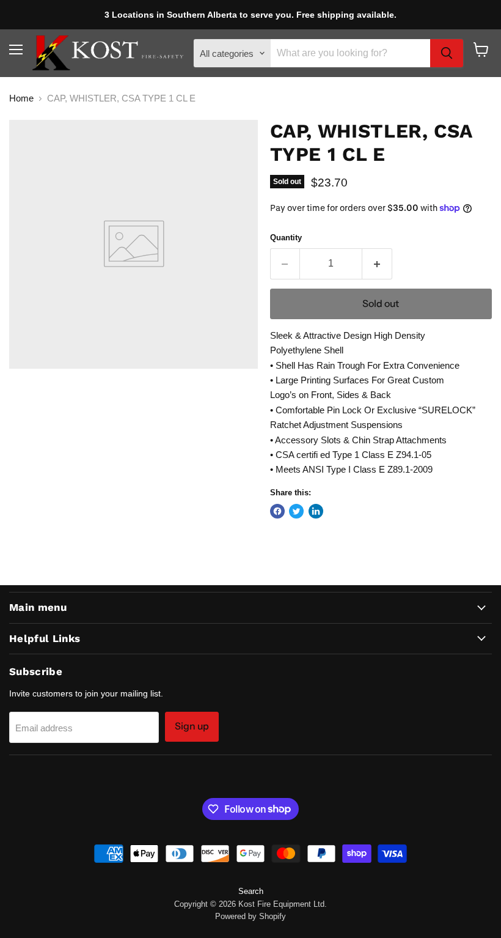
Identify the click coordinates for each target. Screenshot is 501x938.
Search (250, 891)
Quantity (286, 237)
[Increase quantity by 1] (377, 263)
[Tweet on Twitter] (296, 511)
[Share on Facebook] (277, 511)
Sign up (192, 726)
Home (21, 98)
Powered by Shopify (250, 916)
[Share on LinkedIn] (316, 511)
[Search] (446, 53)
